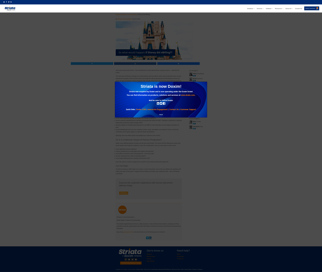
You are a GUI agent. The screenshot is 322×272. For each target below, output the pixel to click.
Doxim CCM (141, 109)
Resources (278, 8)
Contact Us (298, 8)
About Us (288, 8)
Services (259, 8)
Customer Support (188, 109)
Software (268, 8)
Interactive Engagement (157, 109)
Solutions (250, 8)
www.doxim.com (188, 95)
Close (161, 114)
